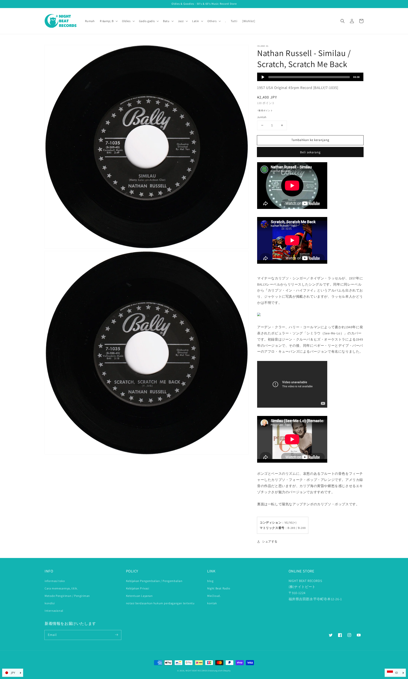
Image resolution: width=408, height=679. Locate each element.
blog (210, 581)
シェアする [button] (270, 541)
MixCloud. (214, 596)
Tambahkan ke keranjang (310, 140)
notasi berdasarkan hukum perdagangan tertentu (160, 603)
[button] (342, 21)
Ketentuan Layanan (139, 596)
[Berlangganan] (116, 635)
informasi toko (55, 581)
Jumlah (261, 117)
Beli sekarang (310, 152)
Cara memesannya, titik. (61, 588)
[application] (310, 77)
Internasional (54, 611)
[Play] (263, 77)
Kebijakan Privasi (137, 588)
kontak (212, 603)
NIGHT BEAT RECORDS (197, 670)
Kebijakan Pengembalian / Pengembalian (154, 581)
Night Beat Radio (218, 588)
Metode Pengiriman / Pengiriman (67, 596)
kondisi (50, 603)
